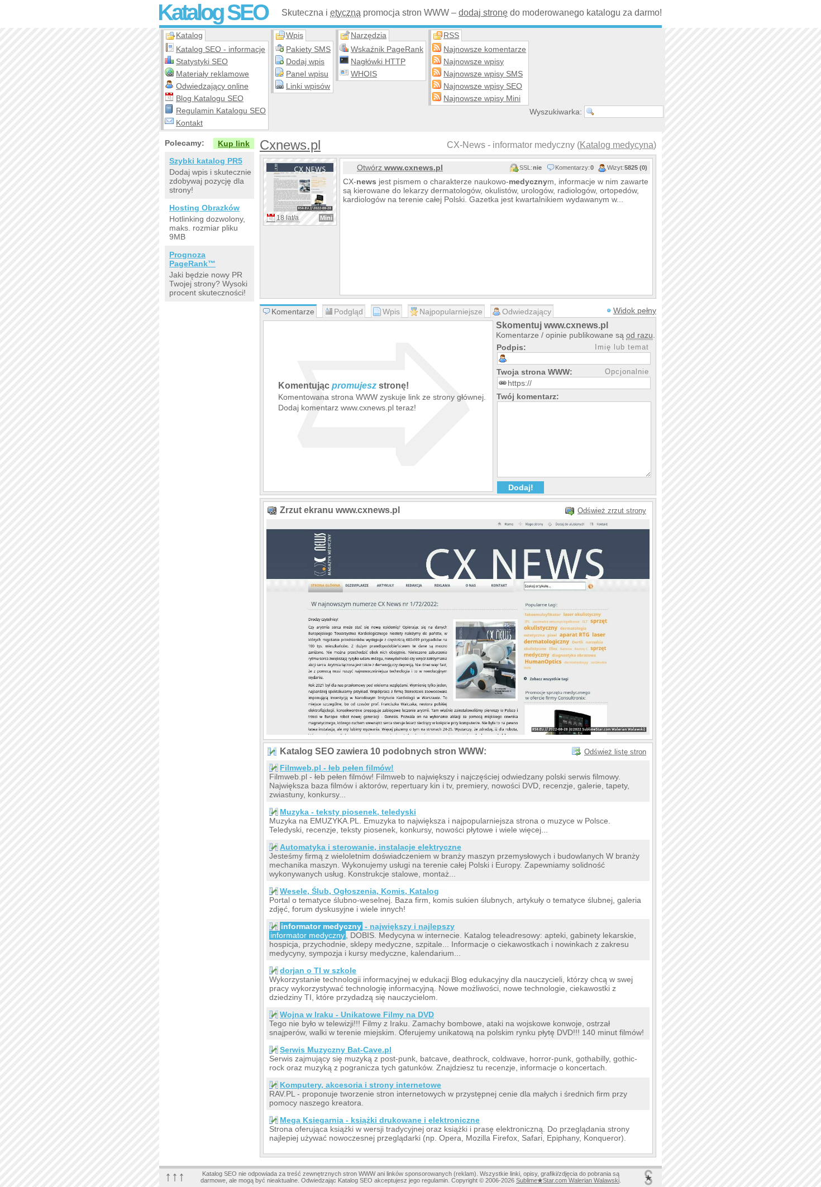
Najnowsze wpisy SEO (482, 86)
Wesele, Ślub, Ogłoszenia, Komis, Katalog (359, 891)
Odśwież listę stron (615, 752)
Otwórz (400, 167)
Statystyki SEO (202, 61)
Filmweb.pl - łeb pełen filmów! (337, 767)
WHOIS (364, 73)
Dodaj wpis (305, 61)
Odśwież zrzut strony (611, 510)
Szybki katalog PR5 (205, 160)
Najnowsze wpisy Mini (482, 98)
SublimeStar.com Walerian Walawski (567, 1180)
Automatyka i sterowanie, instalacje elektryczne (370, 847)
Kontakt (189, 122)
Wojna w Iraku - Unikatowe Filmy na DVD (357, 1014)
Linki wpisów (308, 86)
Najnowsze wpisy (473, 61)
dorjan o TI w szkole (318, 970)
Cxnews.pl (290, 144)
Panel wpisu (307, 73)
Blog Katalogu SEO (210, 98)
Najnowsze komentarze (484, 49)
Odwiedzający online (212, 86)
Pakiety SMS (308, 49)
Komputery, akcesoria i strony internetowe (360, 1084)
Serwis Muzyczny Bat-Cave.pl (336, 1049)
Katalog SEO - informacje (220, 49)
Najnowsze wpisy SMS (483, 73)
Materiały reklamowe (212, 73)
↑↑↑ (175, 1176)
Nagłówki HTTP (378, 61)
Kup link (234, 143)
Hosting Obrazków (204, 207)
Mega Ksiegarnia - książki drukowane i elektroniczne (380, 1120)
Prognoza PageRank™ (192, 259)
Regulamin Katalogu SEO (221, 110)
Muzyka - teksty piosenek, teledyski (348, 811)
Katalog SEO (212, 12)
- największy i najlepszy (368, 926)
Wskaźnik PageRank (387, 49)
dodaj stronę (483, 12)
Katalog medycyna (616, 145)
